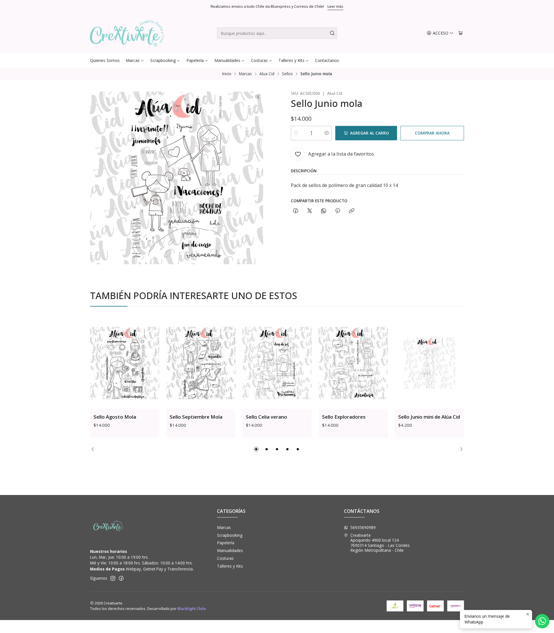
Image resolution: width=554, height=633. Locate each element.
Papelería (225, 542)
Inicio (226, 74)
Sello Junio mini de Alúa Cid (429, 416)
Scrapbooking (229, 535)
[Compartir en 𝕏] (310, 211)
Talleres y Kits (230, 566)
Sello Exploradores (344, 416)
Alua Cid (266, 74)
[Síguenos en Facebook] (121, 578)
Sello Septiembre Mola (196, 416)
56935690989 (363, 527)
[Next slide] (459, 449)
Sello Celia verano (266, 416)
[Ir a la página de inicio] (127, 33)
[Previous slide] (94, 449)
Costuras (225, 558)
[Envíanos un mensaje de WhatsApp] (542, 621)
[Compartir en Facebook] (295, 211)
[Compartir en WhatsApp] (323, 211)
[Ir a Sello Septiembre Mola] (200, 363)
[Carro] (460, 33)
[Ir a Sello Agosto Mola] (124, 363)
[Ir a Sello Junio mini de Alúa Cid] (429, 363)
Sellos (287, 74)
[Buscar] (332, 33)
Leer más (335, 6)
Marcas (245, 74)
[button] (256, 449)
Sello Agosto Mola (114, 416)
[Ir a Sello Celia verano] (277, 363)
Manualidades (230, 550)
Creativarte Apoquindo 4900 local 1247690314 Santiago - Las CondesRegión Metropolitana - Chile (380, 542)
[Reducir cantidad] (296, 133)
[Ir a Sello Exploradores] (353, 363)
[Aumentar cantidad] (327, 133)
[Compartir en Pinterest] (337, 211)
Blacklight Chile (191, 608)
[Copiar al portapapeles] (351, 211)
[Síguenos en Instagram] (113, 578)
